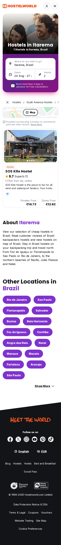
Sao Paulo (45, 299)
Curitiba (42, 332)
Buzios (11, 321)
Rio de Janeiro (17, 299)
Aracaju (36, 364)
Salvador (42, 310)
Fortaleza (13, 364)
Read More (36, 124)
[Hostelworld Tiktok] (51, 439)
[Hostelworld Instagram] (26, 439)
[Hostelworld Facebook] (10, 439)
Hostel (10, 167)
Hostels (17, 463)
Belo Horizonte (37, 321)
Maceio (34, 353)
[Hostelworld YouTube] (34, 439)
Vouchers (46, 512)
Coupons (33, 512)
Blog (7, 463)
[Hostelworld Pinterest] (42, 439)
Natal (42, 343)
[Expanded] (7, 102)
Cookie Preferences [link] (30, 528)
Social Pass (30, 471)
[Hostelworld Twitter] (18, 439)
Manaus (12, 353)
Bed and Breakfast (45, 463)
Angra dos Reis (17, 343)
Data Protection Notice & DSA (31, 504)
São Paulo (14, 375)
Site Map (41, 520)
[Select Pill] (46, 6)
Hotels (28, 463)
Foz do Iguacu (16, 332)
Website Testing (24, 520)
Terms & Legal (17, 512)
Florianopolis (16, 310)
